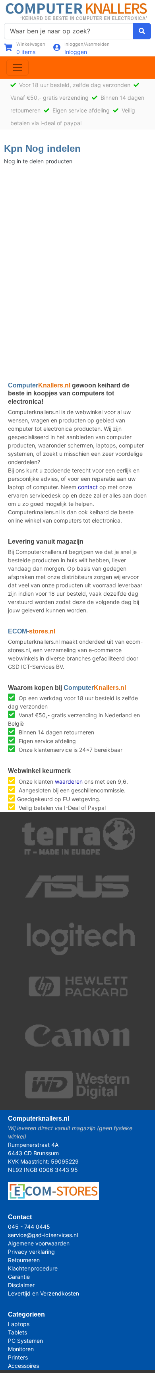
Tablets (17, 1332)
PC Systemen (25, 1340)
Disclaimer (21, 1285)
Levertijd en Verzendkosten (43, 1293)
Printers (18, 1357)
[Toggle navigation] (17, 68)
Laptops (18, 1324)
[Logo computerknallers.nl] (77, 11)
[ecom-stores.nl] (53, 1190)
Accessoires (23, 1365)
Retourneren (24, 1260)
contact (88, 487)
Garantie (19, 1276)
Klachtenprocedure (33, 1268)
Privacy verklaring (31, 1251)
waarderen (69, 781)
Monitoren (21, 1349)
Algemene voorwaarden (39, 1243)
